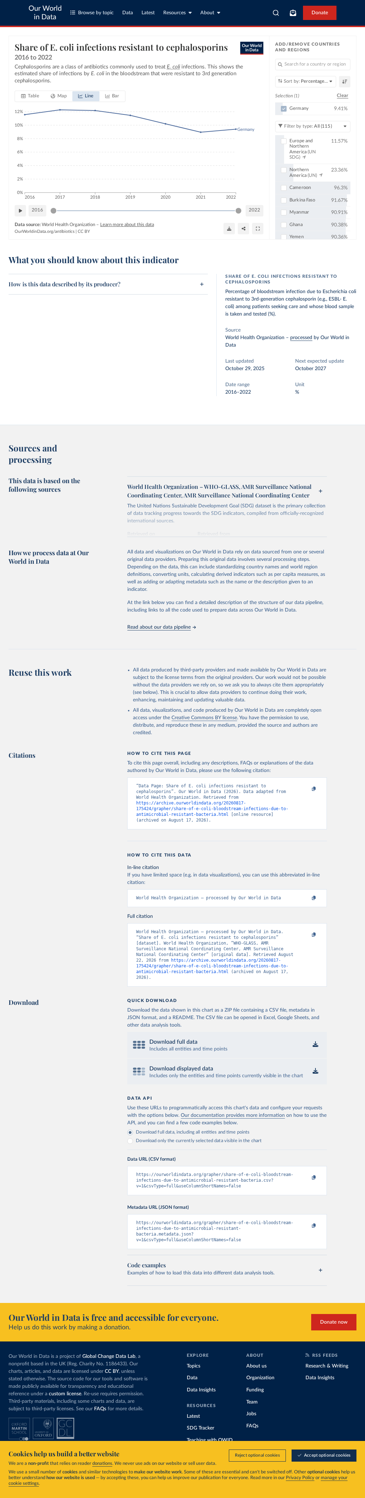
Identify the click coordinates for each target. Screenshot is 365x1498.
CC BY (84, 231)
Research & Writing (326, 1366)
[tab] (30, 96)
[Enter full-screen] (257, 228)
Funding (255, 1389)
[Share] (243, 228)
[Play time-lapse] (20, 210)
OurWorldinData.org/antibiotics (44, 231)
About (207, 12)
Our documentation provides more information (233, 1115)
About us (256, 1366)
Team (252, 1402)
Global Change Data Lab (108, 1356)
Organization (260, 1377)
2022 (254, 210)
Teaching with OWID (210, 1440)
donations (102, 1463)
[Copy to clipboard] (306, 789)
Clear (342, 95)
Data (127, 12)
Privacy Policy (300, 1478)
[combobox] (276, 13)
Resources (174, 12)
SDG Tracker (200, 1428)
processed (301, 337)
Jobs (251, 1413)
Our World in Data (45, 13)
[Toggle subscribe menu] (293, 13)
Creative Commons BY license (204, 717)
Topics (193, 1366)
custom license (65, 1393)
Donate (320, 12)
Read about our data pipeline (159, 627)
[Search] (276, 13)
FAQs (100, 1408)
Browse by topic (96, 12)
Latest (148, 12)
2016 (37, 210)
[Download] (229, 228)
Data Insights (201, 1389)
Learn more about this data (127, 225)
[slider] (53, 211)
